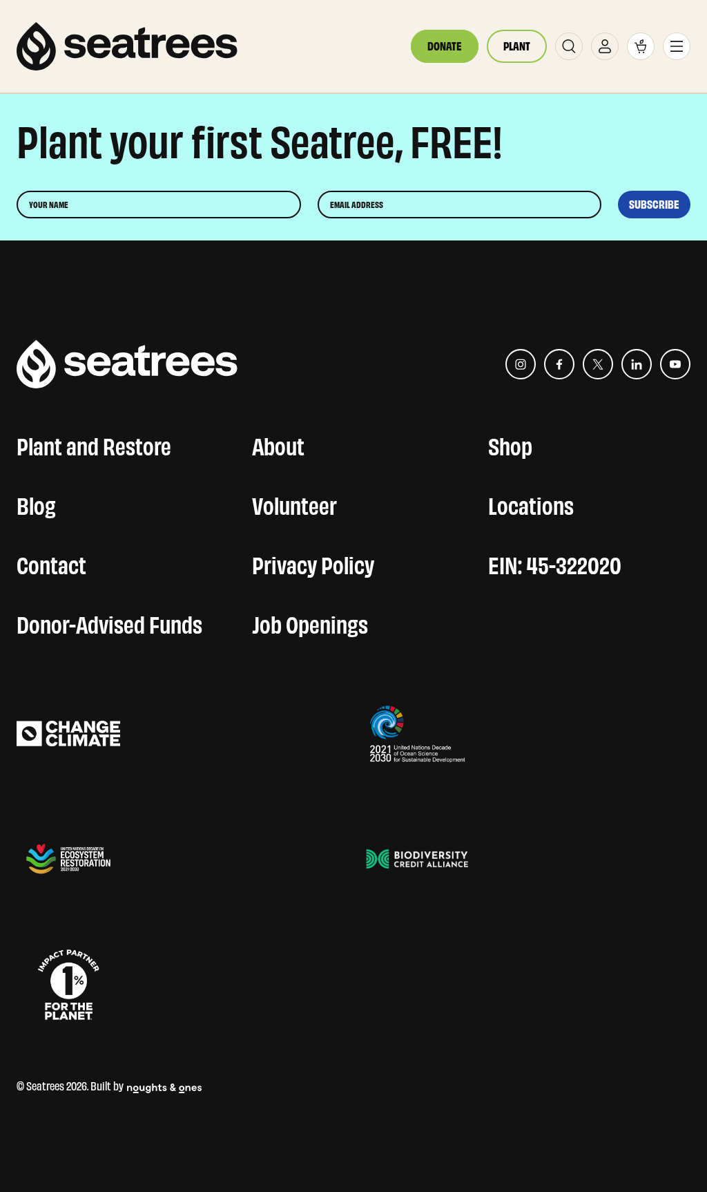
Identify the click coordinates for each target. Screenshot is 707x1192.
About (278, 443)
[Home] (127, 46)
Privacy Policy (313, 562)
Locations (531, 503)
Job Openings (310, 622)
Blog (36, 503)
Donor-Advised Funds (109, 622)
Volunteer (294, 503)
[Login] (605, 46)
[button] (641, 46)
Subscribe (654, 205)
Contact (51, 562)
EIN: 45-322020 (554, 562)
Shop (510, 443)
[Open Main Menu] (676, 46)
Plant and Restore (94, 443)
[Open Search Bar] (569, 46)
